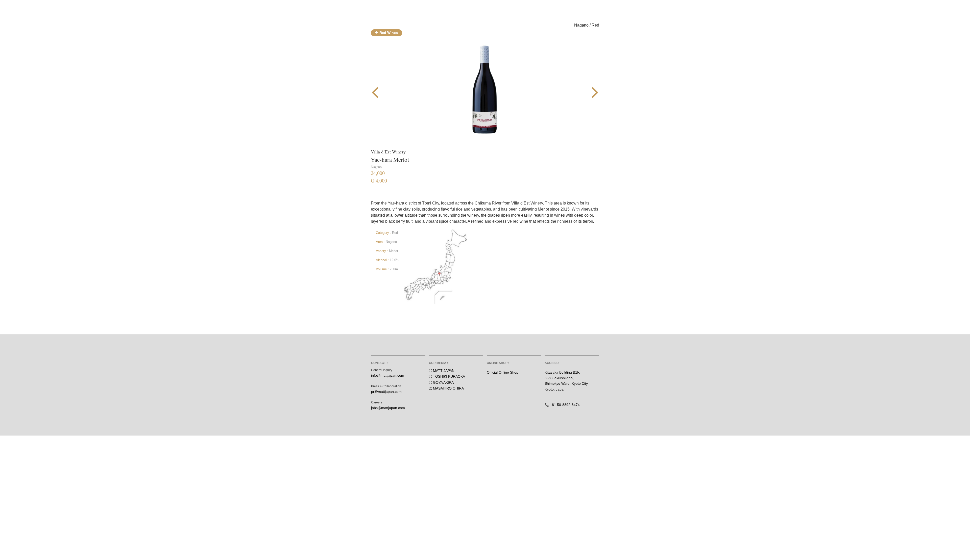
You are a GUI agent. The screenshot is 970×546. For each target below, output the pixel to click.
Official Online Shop (502, 372)
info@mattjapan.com (387, 375)
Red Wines (388, 33)
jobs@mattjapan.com (388, 408)
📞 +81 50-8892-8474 (562, 405)
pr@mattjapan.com (386, 392)
